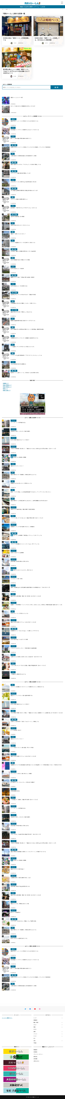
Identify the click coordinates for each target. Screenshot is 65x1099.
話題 (34, 1031)
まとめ (35, 1029)
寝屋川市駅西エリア (7, 385)
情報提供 (35, 1020)
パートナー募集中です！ (7, 1018)
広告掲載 (35, 1058)
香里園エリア (6, 383)
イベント (35, 1033)
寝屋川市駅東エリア (7, 387)
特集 (34, 1027)
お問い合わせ (36, 1061)
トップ (35, 1018)
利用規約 (35, 1052)
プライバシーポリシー (38, 1054)
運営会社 (35, 1056)
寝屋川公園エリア (7, 390)
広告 (34, 1040)
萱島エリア (5, 388)
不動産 (35, 1043)
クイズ (35, 1036)
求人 (34, 1038)
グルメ (35, 1024)
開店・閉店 (36, 1022)
